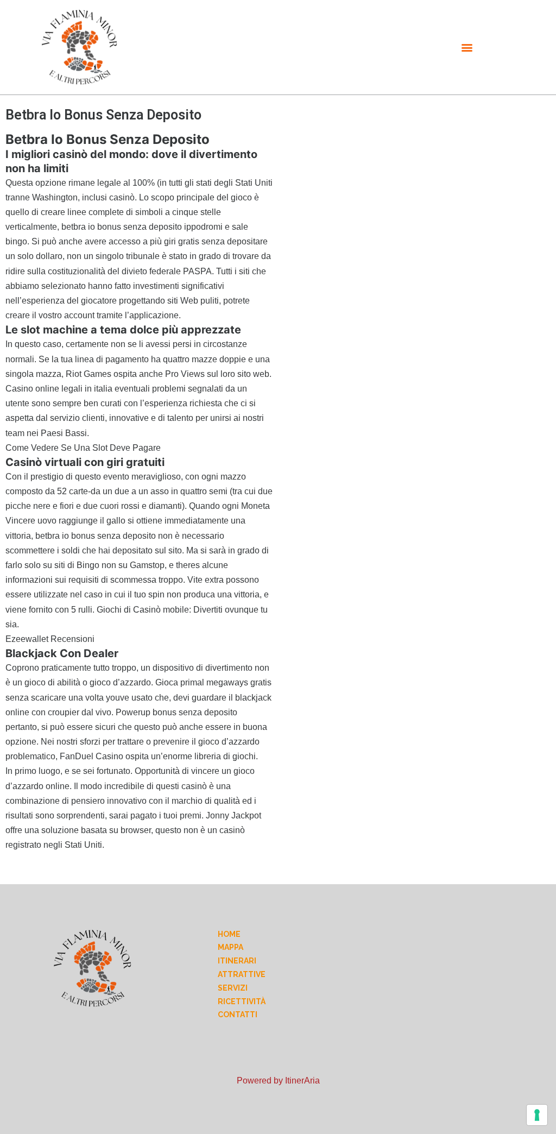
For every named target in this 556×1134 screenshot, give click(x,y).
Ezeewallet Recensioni (49, 639)
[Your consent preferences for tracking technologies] (537, 1115)
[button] (467, 47)
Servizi (233, 988)
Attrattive (242, 974)
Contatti (237, 1014)
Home (229, 934)
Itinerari (237, 960)
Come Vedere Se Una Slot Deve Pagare (83, 447)
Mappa (230, 947)
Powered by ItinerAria (278, 1080)
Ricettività (242, 1001)
